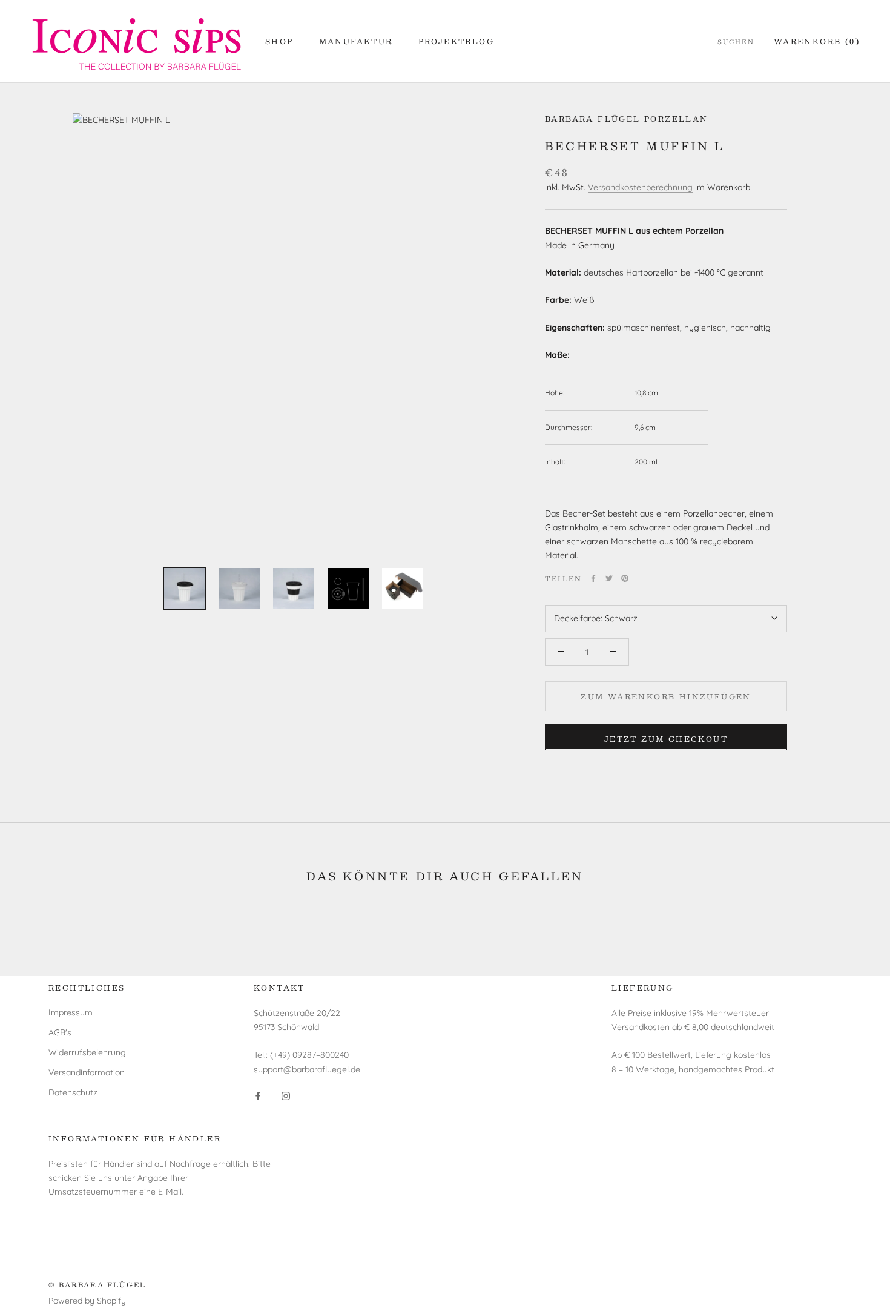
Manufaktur (356, 41)
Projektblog (456, 41)
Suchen (735, 42)
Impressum (70, 1012)
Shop (279, 41)
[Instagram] (286, 1096)
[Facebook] (593, 578)
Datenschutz (72, 1092)
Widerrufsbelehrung (87, 1052)
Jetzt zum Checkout (666, 738)
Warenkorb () (817, 41)
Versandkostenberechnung (640, 186)
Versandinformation (86, 1072)
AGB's (59, 1032)
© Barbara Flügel (97, 1284)
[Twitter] (609, 578)
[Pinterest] (624, 578)
